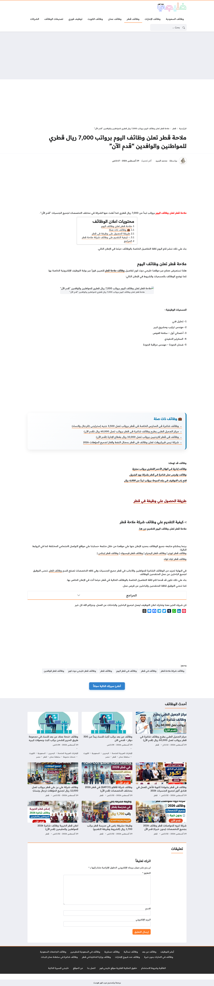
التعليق (146, 873)
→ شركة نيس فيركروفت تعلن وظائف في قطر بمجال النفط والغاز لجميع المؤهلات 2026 (132, 442)
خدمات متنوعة (69, 757)
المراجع (128, 241)
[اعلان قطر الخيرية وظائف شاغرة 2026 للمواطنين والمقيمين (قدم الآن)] (53, 818)
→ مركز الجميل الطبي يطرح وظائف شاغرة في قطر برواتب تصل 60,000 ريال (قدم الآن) (133, 431)
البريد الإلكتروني (143, 919)
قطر (174, 128)
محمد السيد (161, 160)
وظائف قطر (55, 570)
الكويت (86, 753)
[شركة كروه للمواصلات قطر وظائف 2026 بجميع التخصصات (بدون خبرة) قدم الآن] (161, 818)
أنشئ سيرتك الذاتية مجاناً (107, 686)
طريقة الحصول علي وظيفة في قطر (111, 233)
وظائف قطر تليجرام (155, 553)
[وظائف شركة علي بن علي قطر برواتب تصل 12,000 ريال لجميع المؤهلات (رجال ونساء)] (53, 779)
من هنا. (142, 528)
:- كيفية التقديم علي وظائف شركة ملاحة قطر (106, 237)
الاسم (148, 908)
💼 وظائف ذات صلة (119, 229)
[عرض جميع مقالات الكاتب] (182, 161)
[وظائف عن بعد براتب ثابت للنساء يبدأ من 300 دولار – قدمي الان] (107, 735)
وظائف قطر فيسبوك (132, 553)
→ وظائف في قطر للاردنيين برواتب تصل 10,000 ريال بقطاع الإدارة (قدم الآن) (139, 436)
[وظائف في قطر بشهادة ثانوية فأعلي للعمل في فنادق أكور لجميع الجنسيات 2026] (161, 779)
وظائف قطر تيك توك (175, 559)
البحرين (105, 753)
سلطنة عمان (124, 757)
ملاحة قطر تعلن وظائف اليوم (116, 226)
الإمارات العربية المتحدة (122, 753)
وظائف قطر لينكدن (108, 553)
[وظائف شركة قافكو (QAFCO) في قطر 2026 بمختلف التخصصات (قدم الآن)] (107, 779)
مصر (107, 757)
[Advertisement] (107, 55)
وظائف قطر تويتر (177, 553)
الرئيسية (182, 128)
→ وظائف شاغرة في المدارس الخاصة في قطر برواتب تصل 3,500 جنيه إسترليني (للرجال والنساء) (127, 425)
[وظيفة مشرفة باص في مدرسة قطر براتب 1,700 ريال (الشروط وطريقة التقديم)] (107, 818)
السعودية (96, 753)
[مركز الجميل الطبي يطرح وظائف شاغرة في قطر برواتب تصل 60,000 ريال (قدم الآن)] (161, 735)
